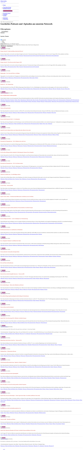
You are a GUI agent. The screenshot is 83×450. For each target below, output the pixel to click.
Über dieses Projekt (7, 7)
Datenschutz (5, 19)
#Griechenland (62, 311)
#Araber (34, 267)
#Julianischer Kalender (37, 311)
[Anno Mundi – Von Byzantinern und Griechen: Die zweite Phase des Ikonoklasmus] (1, 259)
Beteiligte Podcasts (7, 8)
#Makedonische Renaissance (52, 145)
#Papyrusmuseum (42, 55)
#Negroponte (70, 400)
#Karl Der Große (29, 99)
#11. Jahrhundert (41, 445)
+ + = (3, 2)
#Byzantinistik (35, 212)
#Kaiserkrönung (23, 99)
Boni (3, 41)
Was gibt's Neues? (7, 13)
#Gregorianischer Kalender (46, 311)
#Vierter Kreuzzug (44, 322)
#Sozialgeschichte (42, 256)
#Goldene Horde (45, 134)
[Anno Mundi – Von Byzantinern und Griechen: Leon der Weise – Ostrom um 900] (1, 181)
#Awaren (50, 423)
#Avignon (77, 400)
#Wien (18, 55)
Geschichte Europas (4, 326)
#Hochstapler (3, 401)
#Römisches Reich (17, 77)
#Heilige (36, 77)
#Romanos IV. (51, 445)
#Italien (16, 99)
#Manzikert (36, 445)
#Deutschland (7, 99)
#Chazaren (60, 344)
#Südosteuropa (11, 77)
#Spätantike (3, 201)
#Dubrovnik (25, 289)
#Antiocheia (62, 400)
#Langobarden (3, 101)
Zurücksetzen (9, 46)
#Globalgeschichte (48, 156)
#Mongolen (36, 134)
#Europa (6, 77)
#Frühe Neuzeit (12, 201)
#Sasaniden (57, 377)
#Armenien (39, 377)
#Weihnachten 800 (69, 99)
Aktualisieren (3, 46)
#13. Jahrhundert (27, 333)
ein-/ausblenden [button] (5, 31)
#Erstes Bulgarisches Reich (27, 223)
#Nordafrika (30, 344)
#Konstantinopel (76, 99)
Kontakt (4, 15)
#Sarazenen (56, 366)
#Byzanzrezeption (29, 212)
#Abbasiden (50, 123)
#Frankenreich (50, 99)
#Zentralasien (20, 434)
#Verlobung (55, 256)
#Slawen (56, 344)
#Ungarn (45, 289)
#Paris (81, 400)
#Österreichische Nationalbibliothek (52, 55)
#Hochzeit (59, 256)
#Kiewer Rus (67, 88)
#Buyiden (54, 88)
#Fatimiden (59, 88)
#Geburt (46, 256)
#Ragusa (21, 289)
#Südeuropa (15, 88)
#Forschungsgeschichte (43, 212)
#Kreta (48, 267)
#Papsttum (42, 101)
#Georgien (63, 88)
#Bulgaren (50, 88)
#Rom (19, 99)
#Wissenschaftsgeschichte (51, 212)
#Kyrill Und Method (58, 223)
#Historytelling (4, 1)
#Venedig (29, 289)
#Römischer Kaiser (68, 101)
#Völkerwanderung (48, 101)
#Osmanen (42, 289)
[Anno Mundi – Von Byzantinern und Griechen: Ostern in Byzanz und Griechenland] (1, 303)
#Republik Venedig (48, 333)
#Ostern (31, 311)
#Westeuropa (17, 311)
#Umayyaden (45, 123)
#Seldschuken (34, 434)
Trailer (3, 42)
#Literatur (44, 145)
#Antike (2, 311)
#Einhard (38, 101)
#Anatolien (25, 145)
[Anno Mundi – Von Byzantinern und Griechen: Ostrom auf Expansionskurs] (1, 104)
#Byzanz (6, 55)
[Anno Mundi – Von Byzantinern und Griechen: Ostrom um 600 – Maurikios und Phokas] (1, 415)
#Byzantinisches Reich (12, 55)
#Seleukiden (49, 377)
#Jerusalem (58, 400)
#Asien (18, 366)
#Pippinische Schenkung (10, 101)
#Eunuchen (43, 355)
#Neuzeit (6, 212)
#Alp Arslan (46, 445)
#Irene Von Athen (36, 99)
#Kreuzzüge (38, 322)
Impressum (5, 17)
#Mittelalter (3, 77)
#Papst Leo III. (55, 99)
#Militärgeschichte (42, 412)
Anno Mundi (3, 48)
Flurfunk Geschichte (4, 92)
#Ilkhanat (54, 134)
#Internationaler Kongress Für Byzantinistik (31, 55)
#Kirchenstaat (54, 101)
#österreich (21, 55)
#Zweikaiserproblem (62, 99)
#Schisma (30, 101)
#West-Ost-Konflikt (24, 101)
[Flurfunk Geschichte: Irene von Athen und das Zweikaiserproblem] (1, 91)
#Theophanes (34, 101)
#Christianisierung (51, 223)
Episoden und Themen (7, 10)
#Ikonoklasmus (18, 101)
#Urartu (42, 377)
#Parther (53, 377)
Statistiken (5, 14)
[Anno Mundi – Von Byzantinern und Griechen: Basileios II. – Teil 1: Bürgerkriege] (1, 80)
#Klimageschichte (42, 156)
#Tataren (40, 134)
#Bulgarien (50, 134)
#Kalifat (41, 123)
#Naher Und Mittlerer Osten (28, 88)
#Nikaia (57, 134)
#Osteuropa (10, 88)
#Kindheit (50, 256)
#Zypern (74, 400)
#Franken (37, 267)
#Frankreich (12, 99)
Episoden (4, 39)
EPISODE (3, 47)
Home (4, 5)
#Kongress (2, 55)
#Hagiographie (32, 77)
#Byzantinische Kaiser (61, 101)
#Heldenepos (24, 178)
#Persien (45, 377)
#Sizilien (45, 267)
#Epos (21, 178)
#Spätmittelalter (46, 400)
